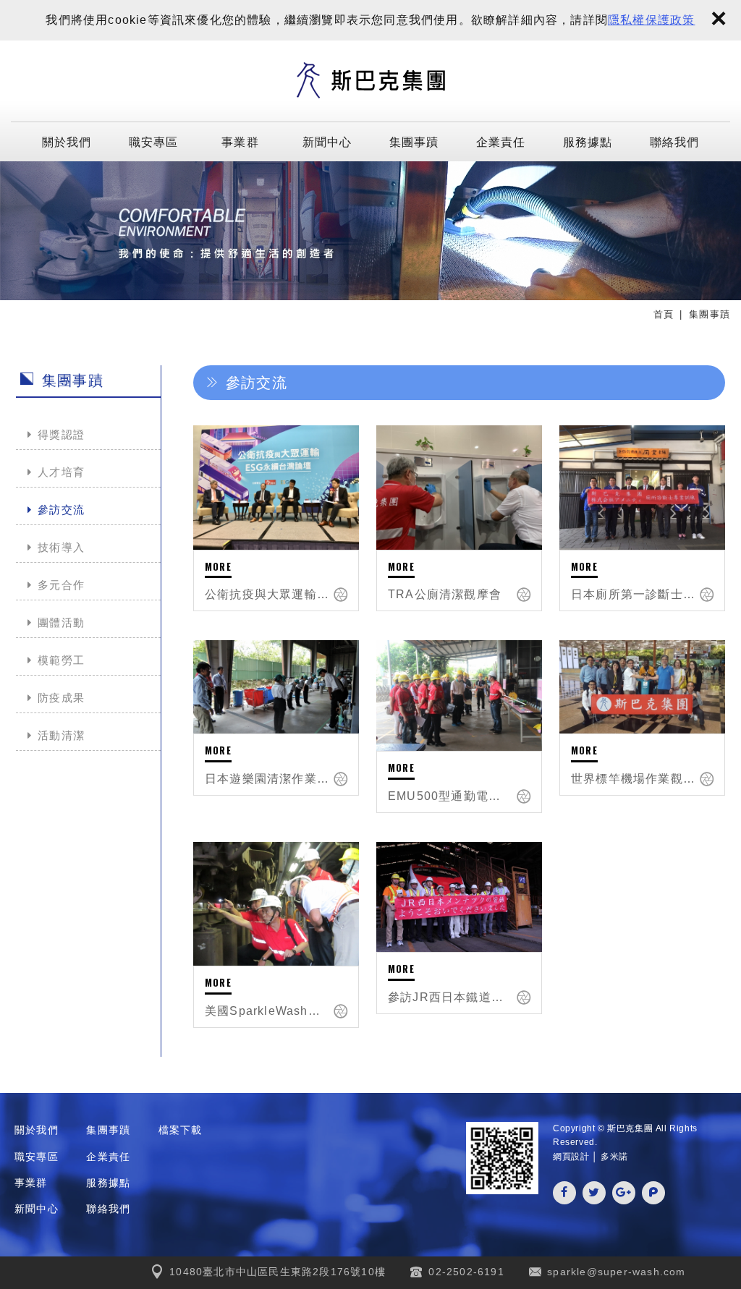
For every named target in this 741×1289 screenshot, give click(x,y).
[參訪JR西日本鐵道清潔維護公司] (459, 897)
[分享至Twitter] (594, 1192)
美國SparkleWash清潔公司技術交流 (267, 1011)
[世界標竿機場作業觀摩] (642, 686)
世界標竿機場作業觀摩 (633, 779)
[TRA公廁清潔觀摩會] (459, 487)
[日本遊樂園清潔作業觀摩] (276, 686)
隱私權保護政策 (651, 20)
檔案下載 (180, 1130)
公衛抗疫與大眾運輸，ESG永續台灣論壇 (267, 594)
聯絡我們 (675, 141)
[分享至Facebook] (564, 1192)
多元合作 (61, 585)
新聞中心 (327, 141)
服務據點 (588, 141)
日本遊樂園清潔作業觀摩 (267, 779)
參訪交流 (61, 509)
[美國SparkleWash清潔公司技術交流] (276, 904)
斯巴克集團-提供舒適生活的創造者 (370, 81)
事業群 (240, 141)
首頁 (663, 314)
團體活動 (61, 622)
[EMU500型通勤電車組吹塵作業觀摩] (459, 695)
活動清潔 (61, 735)
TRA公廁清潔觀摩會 (444, 594)
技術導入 (61, 547)
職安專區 (154, 141)
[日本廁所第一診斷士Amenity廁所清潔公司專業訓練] (642, 487)
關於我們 (67, 141)
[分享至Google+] (623, 1192)
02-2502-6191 (466, 1271)
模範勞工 (61, 660)
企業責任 (501, 141)
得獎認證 (61, 434)
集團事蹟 (414, 141)
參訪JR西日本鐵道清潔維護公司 (450, 997)
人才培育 (61, 472)
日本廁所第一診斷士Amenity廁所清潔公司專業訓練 (633, 594)
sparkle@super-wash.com (616, 1271)
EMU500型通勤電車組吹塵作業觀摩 (450, 796)
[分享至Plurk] (653, 1192)
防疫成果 (61, 698)
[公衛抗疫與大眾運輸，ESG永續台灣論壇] (276, 487)
